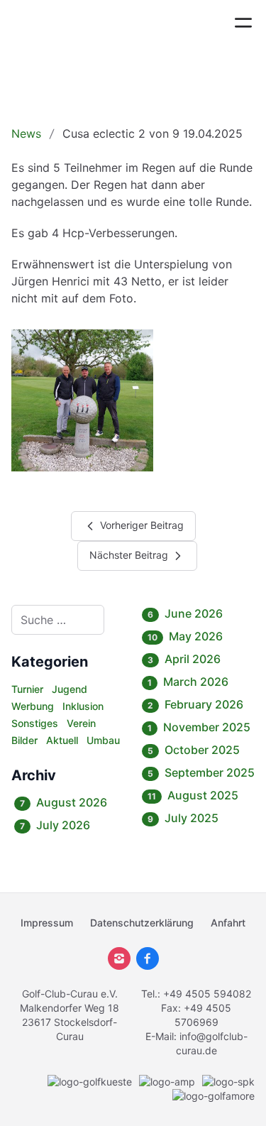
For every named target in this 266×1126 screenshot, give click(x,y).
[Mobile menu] (243, 23)
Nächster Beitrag (130, 555)
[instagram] (119, 958)
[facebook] (147, 958)
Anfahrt (228, 923)
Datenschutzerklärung (142, 923)
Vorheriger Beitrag (140, 525)
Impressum (47, 923)
